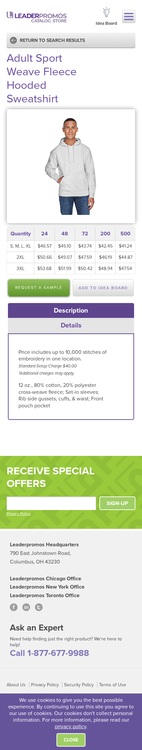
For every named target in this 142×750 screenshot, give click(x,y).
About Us (16, 685)
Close (71, 740)
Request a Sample (38, 287)
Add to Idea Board (103, 288)
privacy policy (70, 726)
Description (71, 311)
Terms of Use (112, 685)
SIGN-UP (117, 503)
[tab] (71, 310)
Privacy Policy (19, 513)
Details (71, 325)
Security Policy (79, 685)
